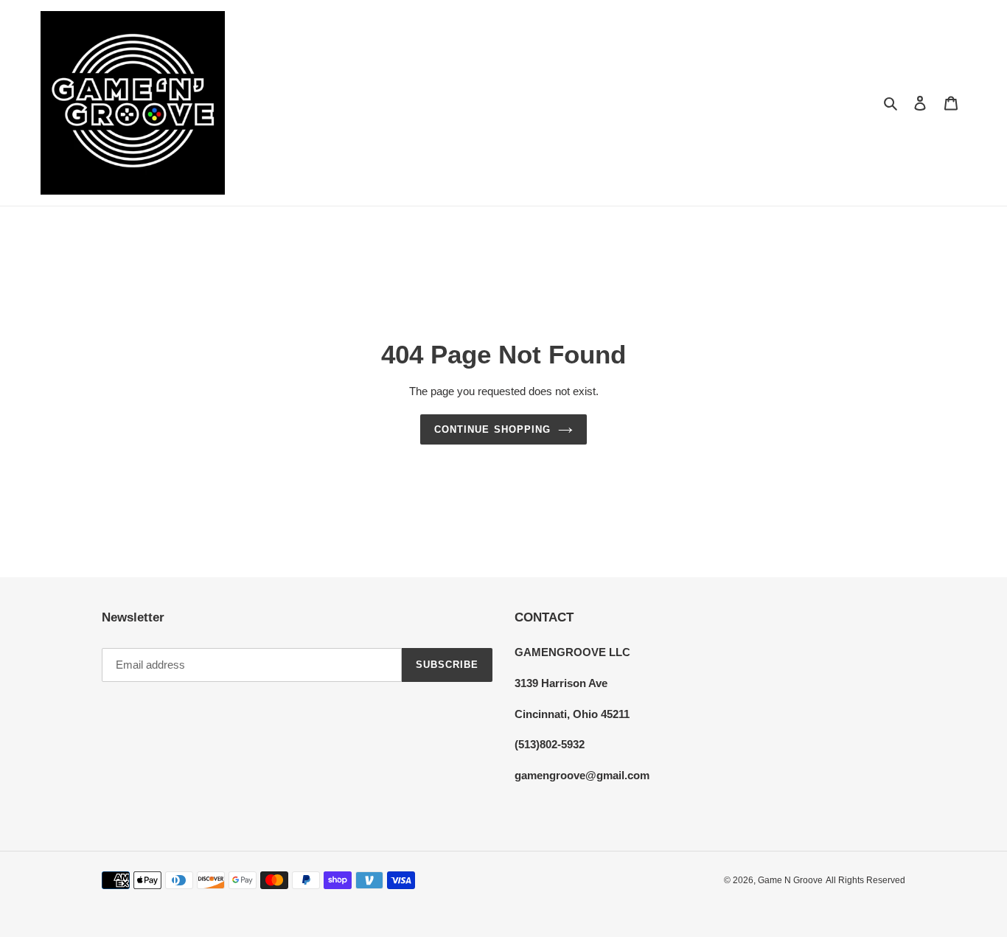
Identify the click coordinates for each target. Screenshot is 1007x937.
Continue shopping (492, 429)
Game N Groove (790, 880)
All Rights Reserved (865, 880)
